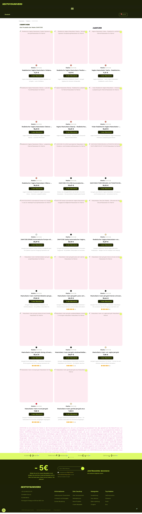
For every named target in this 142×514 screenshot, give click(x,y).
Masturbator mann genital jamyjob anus (71, 409)
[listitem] (36, 65)
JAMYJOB (39, 68)
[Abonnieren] (82, 468)
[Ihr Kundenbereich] (131, 15)
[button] (72, 9)
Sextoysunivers (12, 4)
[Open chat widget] (138, 510)
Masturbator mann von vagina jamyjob (105, 352)
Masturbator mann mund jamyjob (36, 409)
